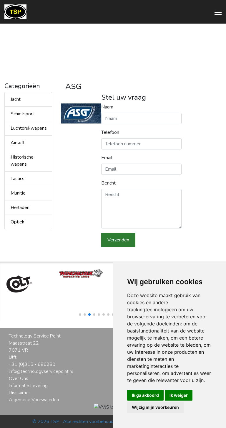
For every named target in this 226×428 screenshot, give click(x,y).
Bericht (108, 183)
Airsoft (18, 142)
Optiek (17, 222)
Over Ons (18, 378)
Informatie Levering (28, 385)
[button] (80, 314)
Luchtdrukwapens (29, 128)
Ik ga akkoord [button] (145, 395)
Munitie (18, 193)
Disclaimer (19, 392)
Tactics (17, 178)
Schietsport (22, 114)
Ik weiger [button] (179, 395)
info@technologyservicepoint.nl (41, 371)
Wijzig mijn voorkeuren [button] (155, 407)
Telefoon (110, 132)
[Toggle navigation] (216, 12)
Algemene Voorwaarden (34, 399)
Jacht (16, 99)
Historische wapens (22, 160)
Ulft (12, 357)
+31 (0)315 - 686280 (32, 364)
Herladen (20, 207)
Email (106, 157)
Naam (107, 107)
